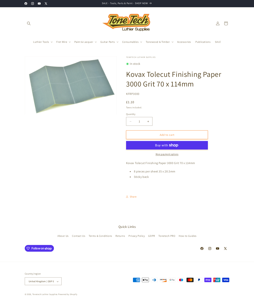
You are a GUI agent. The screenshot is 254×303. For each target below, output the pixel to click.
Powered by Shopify (67, 294)
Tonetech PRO (166, 235)
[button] (29, 23)
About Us (63, 235)
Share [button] (133, 196)
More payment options (167, 154)
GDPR (151, 235)
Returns (120, 235)
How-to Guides (188, 235)
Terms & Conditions (100, 235)
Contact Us (78, 235)
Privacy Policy (136, 235)
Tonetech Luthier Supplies (45, 294)
